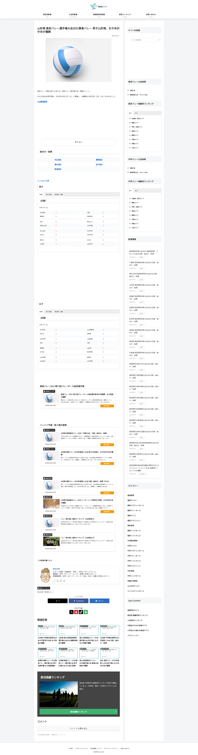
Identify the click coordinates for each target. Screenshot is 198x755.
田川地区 (99, 164)
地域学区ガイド (133, 610)
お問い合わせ (125, 748)
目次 (76, 142)
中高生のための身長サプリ (137, 625)
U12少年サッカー (133, 586)
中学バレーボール (134, 555)
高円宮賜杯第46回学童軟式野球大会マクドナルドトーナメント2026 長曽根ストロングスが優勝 (144, 468)
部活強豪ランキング (78, 711)
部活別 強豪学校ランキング (137, 615)
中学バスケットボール (135, 550)
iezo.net (56, 568)
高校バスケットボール (135, 505)
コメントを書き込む (78, 728)
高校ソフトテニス (134, 535)
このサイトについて (81, 748)
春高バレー (50, 592)
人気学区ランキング (134, 620)
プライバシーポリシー (111, 748)
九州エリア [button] (135, 148)
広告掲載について (96, 748)
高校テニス (131, 515)
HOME (71, 748)
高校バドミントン (134, 520)
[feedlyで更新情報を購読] (64, 580)
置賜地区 (99, 159)
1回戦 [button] (41, 194)
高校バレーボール (45, 588)
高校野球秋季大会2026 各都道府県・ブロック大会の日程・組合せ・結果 (143, 252)
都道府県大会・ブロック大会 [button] (138, 95)
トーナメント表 (43, 180)
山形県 (41, 592)
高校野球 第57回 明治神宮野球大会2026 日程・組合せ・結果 (144, 444)
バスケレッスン (133, 635)
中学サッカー (132, 545)
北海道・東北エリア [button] (138, 118)
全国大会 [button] (132, 90)
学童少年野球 (132, 581)
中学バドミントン (134, 566)
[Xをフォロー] (54, 580)
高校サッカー (132, 500)
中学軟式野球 (132, 540)
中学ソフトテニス (134, 560)
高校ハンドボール (134, 530)
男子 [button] (130, 113)
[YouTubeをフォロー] (57, 580)
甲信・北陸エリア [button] (137, 127)
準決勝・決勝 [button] (59, 194)
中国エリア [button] (135, 139)
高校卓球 (130, 525)
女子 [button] (136, 113)
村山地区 (58, 159)
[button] (159, 40)
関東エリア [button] (135, 123)
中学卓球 (130, 571)
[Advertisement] (58, 119)
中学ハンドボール (134, 576)
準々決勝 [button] (48, 194)
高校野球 (130, 495)
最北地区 (58, 164)
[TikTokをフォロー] (61, 580)
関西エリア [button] (135, 135)
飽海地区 (58, 169)
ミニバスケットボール (135, 591)
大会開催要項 (42, 101)
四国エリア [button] (135, 144)
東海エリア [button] (135, 131)
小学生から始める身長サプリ (138, 630)
